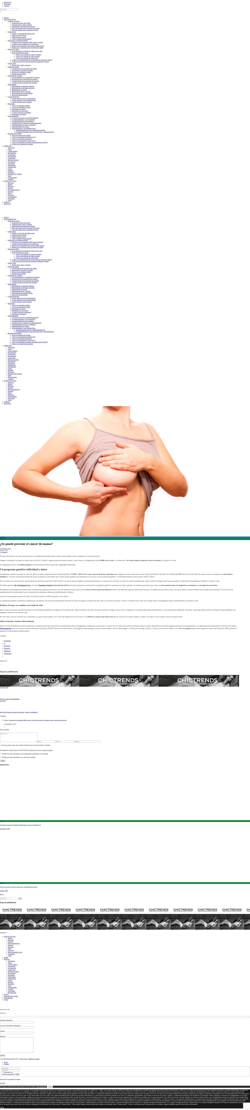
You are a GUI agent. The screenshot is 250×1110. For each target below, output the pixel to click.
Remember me (8, 1072)
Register (6, 1064)
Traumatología (12, 987)
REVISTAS (7, 2)
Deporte (10, 942)
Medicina (3, 537)
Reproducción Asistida (11, 996)
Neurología (11, 975)
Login (6, 1062)
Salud (2, 539)
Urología (10, 989)
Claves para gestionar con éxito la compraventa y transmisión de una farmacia (18, 886)
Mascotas (11, 947)
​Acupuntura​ (11, 991)
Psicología (11, 984)
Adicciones (11, 961)
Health (6, 957)
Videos (6, 1000)
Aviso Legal (23, 1059)
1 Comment (3, 552)
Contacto (6, 6)
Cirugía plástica (12, 964)
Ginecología (11, 966)
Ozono (10, 980)
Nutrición (11, 950)
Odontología (12, 977)
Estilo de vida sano (10, 936)
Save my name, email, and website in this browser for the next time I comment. (26, 745)
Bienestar (11, 940)
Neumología (11, 973)
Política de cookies (34, 1059)
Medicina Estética (13, 971)
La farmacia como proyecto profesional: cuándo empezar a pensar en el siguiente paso (20, 825)
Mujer (10, 949)
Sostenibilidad (8, 998)
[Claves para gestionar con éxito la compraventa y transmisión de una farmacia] (31, 881)
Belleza (10, 938)
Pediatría (10, 982)
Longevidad (11, 970)
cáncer (10, 963)
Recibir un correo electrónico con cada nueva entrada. (18, 757)
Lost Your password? (8, 1074)
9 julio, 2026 (4, 891)
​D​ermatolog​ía (12, 993)
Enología (10, 945)
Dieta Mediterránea (14, 943)
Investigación (12, 968)
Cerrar (2, 1107)
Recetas (6, 994)
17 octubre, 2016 (5, 548)
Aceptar (50, 1086)
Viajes (10, 956)
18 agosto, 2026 (5, 829)
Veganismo (11, 954)
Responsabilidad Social (15, 952)
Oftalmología (12, 978)
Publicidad (7, 4)
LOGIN (2, 1083)
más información (41, 1086)
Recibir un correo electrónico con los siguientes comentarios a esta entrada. (25, 754)
